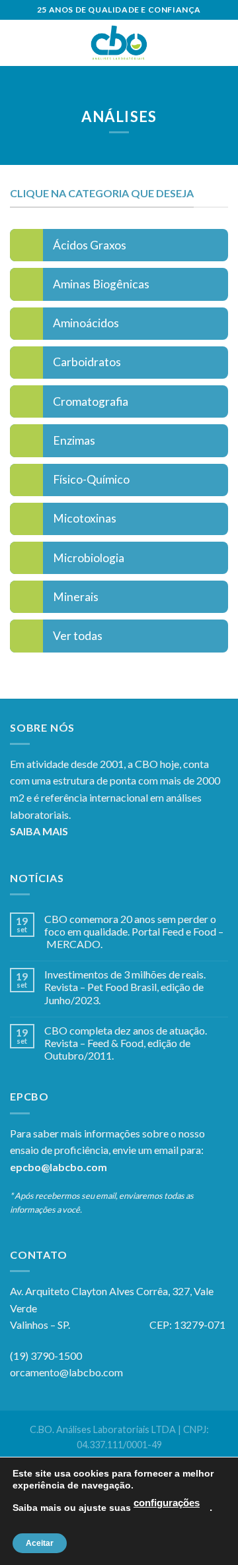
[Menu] (18, 42)
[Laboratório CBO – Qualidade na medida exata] (119, 43)
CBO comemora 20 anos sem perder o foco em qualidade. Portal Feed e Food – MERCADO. (133, 931)
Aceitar (40, 1543)
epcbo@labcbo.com (58, 1167)
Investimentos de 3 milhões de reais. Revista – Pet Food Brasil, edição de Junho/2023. (125, 987)
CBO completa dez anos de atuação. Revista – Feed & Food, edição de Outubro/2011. (125, 1043)
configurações (167, 1503)
